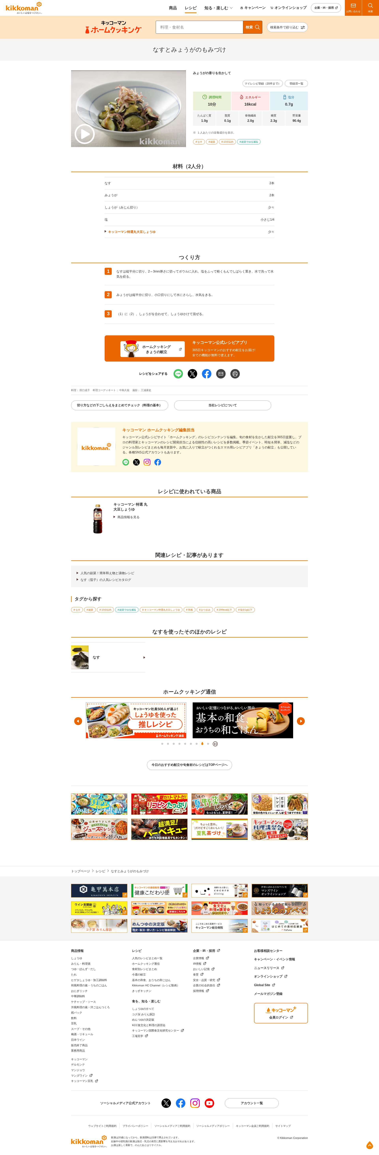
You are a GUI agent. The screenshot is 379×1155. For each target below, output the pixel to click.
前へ (78, 721)
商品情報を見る (128, 517)
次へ (301, 721)
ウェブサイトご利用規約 (102, 1125)
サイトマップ (283, 1125)
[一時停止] (215, 743)
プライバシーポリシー (135, 1125)
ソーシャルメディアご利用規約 (172, 1125)
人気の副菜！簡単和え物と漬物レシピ (107, 573)
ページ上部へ (369, 1145)
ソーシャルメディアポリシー (213, 1125)
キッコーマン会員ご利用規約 (252, 1125)
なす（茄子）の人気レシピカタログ (106, 579)
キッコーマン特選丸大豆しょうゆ (132, 231)
